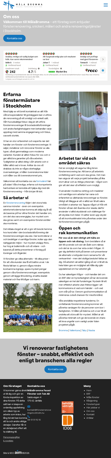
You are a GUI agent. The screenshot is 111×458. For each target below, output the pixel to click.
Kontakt (90, 414)
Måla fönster (92, 397)
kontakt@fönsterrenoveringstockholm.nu (39, 411)
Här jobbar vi (93, 407)
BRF (88, 393)
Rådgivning (91, 400)
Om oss (90, 411)
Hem (89, 390)
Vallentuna (75, 330)
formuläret (41, 181)
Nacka (91, 330)
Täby (84, 330)
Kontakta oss (14, 38)
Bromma (63, 330)
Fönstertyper (93, 404)
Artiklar (90, 418)
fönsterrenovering (15, 202)
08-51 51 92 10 (34, 419)
